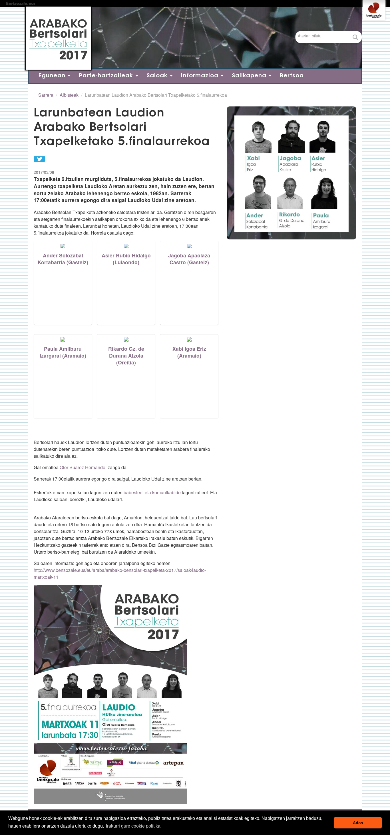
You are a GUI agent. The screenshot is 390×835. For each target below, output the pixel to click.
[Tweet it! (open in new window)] (39, 158)
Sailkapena (250, 76)
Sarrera (45, 95)
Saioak (158, 76)
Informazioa (200, 76)
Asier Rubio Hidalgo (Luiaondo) (126, 259)
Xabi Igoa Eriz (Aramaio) (189, 352)
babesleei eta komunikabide (152, 492)
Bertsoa (292, 76)
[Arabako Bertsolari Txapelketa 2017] (192, 38)
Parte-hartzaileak (107, 76)
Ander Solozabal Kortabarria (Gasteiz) (63, 259)
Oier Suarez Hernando (82, 467)
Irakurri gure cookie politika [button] (133, 826)
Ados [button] (358, 822)
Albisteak (69, 95)
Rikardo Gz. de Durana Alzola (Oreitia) (126, 355)
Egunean (53, 76)
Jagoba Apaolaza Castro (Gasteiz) (189, 259)
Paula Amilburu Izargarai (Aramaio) (63, 352)
